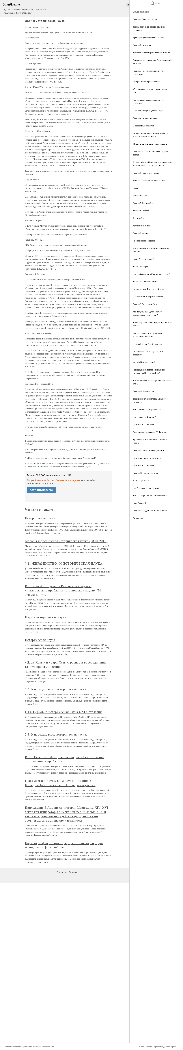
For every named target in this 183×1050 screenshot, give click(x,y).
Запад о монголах (141, 210)
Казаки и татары (140, 266)
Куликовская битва (141, 225)
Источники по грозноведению (147, 457)
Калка (135, 188)
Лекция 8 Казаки (140, 233)
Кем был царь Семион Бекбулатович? (150, 495)
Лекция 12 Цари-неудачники (146, 472)
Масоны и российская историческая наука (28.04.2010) (66, 541)
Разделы (73, 872)
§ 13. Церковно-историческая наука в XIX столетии (63, 712)
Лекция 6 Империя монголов (146, 172)
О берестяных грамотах (143, 125)
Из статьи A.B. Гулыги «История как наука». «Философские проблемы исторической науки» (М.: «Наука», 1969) (64, 590)
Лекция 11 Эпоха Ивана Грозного (148, 450)
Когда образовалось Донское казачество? (151, 274)
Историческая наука (40, 518)
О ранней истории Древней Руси (148, 110)
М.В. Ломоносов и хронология (147, 409)
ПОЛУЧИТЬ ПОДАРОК (41, 490)
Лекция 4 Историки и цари (145, 118)
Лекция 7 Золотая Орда (143, 203)
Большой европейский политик (147, 343)
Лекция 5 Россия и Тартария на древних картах (157, 1047)
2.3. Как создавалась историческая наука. (56, 734)
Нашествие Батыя (141, 195)
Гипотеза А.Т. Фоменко (143, 424)
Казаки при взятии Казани (145, 281)
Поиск (155, 3)
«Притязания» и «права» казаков (148, 296)
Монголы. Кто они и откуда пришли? (150, 180)
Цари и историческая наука (45, 617)
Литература (138, 518)
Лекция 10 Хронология (143, 391)
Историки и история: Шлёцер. (146, 81)
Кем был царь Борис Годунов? (146, 487)
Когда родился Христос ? (144, 417)
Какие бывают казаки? (143, 258)
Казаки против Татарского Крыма (148, 289)
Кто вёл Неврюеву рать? (144, 362)
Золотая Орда (139, 218)
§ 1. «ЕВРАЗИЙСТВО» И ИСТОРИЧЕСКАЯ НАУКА (63, 563)
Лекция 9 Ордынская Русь (145, 304)
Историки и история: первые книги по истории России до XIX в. (30, 1047)
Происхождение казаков (144, 240)
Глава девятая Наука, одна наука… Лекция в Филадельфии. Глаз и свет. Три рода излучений (60, 782)
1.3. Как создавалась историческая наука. (56, 689)
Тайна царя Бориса (141, 480)
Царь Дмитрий (139, 503)
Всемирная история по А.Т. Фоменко (150, 432)
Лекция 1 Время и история (145, 19)
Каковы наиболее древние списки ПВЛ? (151, 52)
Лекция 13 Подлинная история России (150, 510)
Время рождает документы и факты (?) (150, 37)
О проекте (62, 872)
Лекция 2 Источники (142, 45)
